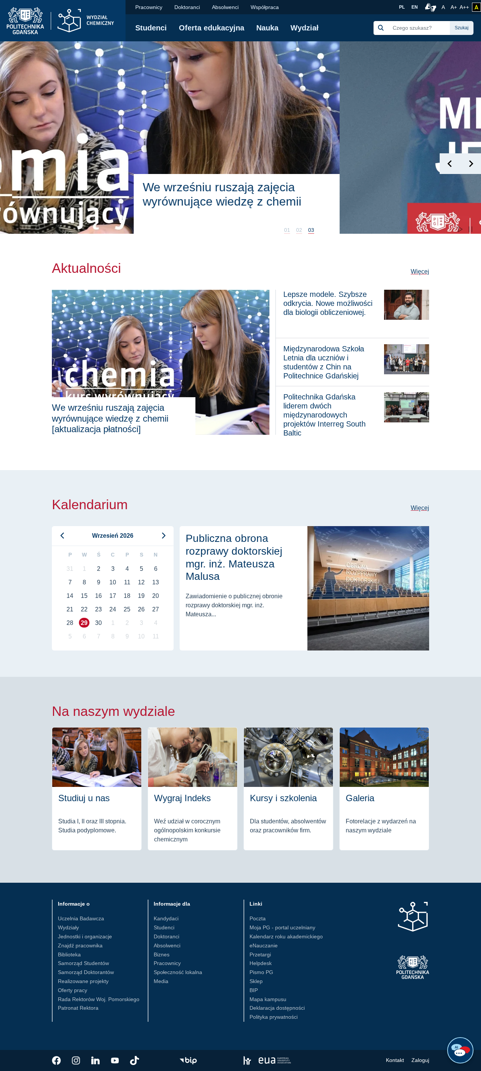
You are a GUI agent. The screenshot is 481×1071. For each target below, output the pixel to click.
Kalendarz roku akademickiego (286, 936)
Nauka (267, 28)
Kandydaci (166, 918)
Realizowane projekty (83, 981)
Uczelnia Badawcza (81, 918)
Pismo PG (261, 972)
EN (414, 7)
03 (311, 230)
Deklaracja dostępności (277, 1008)
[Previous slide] (450, 163)
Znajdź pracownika (80, 945)
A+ (454, 7)
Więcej (420, 271)
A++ (464, 7)
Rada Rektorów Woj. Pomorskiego (98, 999)
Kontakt (395, 1060)
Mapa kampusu (268, 999)
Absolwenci (225, 7)
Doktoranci (187, 7)
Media (161, 981)
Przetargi (260, 954)
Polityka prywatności (274, 1017)
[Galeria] (384, 789)
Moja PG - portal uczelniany (282, 927)
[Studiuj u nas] (96, 789)
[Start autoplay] (459, 229)
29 (84, 623)
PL (402, 7)
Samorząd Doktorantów (86, 972)
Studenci (151, 28)
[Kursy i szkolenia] (288, 789)
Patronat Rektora (78, 1008)
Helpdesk (261, 963)
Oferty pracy (72, 990)
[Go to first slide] (470, 163)
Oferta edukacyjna (211, 28)
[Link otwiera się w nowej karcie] (56, 1060)
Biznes (161, 954)
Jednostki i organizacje (85, 936)
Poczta (258, 918)
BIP (254, 990)
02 (299, 230)
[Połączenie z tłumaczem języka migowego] (430, 7)
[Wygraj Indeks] (192, 789)
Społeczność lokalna (178, 972)
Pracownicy (148, 7)
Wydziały (68, 927)
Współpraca (265, 7)
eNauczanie (264, 945)
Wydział (304, 28)
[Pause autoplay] (470, 229)
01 (287, 230)
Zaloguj (420, 1060)
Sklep (256, 981)
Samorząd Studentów (83, 963)
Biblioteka (69, 954)
